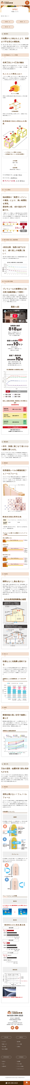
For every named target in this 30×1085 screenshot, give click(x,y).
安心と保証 (4, 1046)
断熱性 (22, 21)
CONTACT (26, 1083)
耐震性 (7, 21)
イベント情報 (19, 1044)
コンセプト (4, 1041)
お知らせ (3, 1061)
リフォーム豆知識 (20, 1066)
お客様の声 (4, 1066)
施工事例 (18, 1041)
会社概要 (18, 1061)
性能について (4, 1044)
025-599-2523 (12, 1083)
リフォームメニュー (20, 1068)
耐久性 (7, 26)
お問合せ (18, 1046)
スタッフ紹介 (19, 1063)
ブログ (3, 1063)
